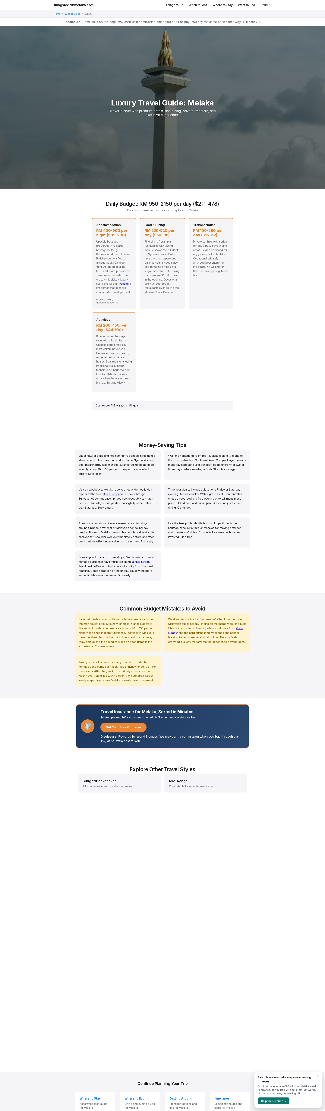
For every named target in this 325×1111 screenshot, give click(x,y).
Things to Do (174, 5)
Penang (124, 283)
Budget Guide (72, 13)
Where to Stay (223, 5)
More (265, 4)
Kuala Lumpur (112, 494)
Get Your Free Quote (123, 727)
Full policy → (252, 22)
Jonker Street (140, 561)
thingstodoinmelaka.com (74, 5)
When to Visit (198, 5)
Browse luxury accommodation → (107, 301)
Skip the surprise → (273, 1101)
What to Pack (247, 5)
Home (57, 13)
